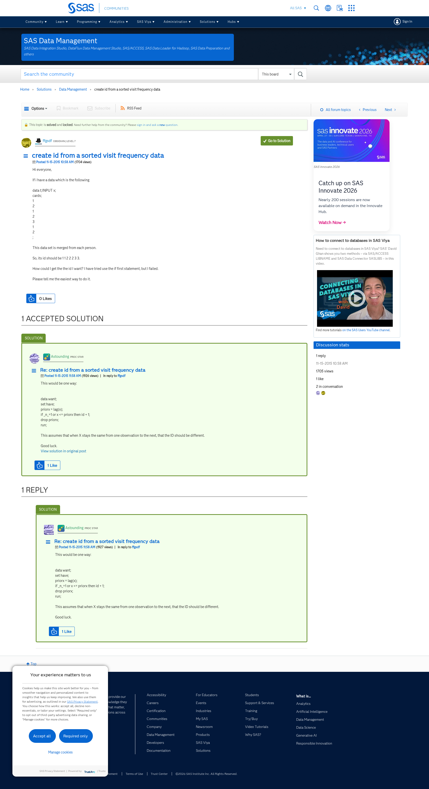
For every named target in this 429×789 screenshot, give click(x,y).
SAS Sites (351, 8)
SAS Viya (144, 22)
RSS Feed (134, 108)
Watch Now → (332, 222)
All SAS (296, 8)
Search (316, 8)
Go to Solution (279, 141)
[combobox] (164, 74)
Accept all (42, 736)
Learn (60, 22)
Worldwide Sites (328, 8)
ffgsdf (47, 141)
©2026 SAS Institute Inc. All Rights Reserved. (206, 774)
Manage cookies (60, 752)
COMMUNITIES (116, 8)
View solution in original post (63, 451)
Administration (175, 22)
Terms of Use (134, 774)
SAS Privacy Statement (82, 701)
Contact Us (340, 8)
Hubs (232, 22)
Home (24, 89)
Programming (87, 22)
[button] (27, 156)
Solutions (207, 22)
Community (34, 22)
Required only (75, 736)
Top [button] (33, 664)
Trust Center (159, 774)
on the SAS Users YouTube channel (366, 330)
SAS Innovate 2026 (327, 167)
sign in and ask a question (157, 125)
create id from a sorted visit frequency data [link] (127, 89)
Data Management (73, 89)
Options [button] (38, 108)
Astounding (60, 356)
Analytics (117, 22)
